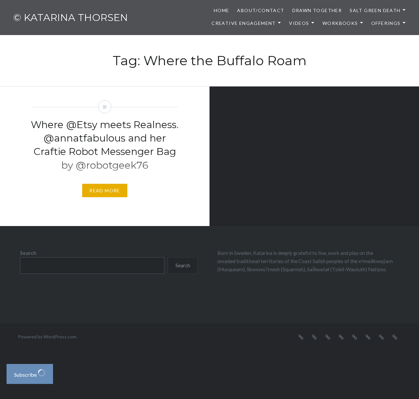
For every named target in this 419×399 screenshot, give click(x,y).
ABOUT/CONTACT (260, 10)
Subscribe (26, 374)
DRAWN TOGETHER (317, 10)
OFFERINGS (386, 23)
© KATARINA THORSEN (70, 17)
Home (221, 10)
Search (28, 253)
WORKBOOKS (340, 23)
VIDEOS (299, 23)
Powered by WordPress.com (47, 336)
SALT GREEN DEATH (375, 10)
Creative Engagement (243, 23)
